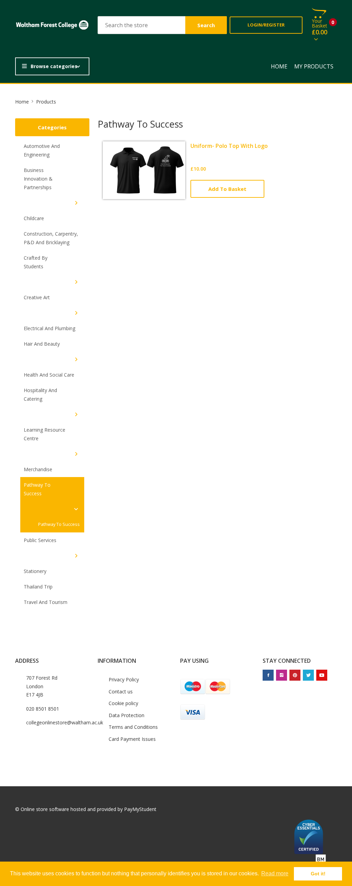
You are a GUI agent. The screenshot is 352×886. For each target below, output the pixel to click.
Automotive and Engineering (42, 150)
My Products (313, 66)
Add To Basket (227, 188)
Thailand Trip (38, 586)
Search (206, 25)
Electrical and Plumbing (49, 328)
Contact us (121, 691)
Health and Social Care (49, 374)
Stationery (35, 571)
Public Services (40, 540)
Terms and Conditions (133, 727)
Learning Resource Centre (44, 434)
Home (279, 66)
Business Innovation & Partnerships (38, 179)
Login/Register (266, 25)
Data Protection (126, 715)
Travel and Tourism (45, 602)
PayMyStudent (140, 809)
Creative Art (37, 297)
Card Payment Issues (132, 739)
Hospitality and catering (40, 394)
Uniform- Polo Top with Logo (229, 146)
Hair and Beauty (42, 344)
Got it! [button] (318, 873)
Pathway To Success (37, 489)
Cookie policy (123, 703)
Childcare (34, 218)
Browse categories (54, 66)
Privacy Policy (124, 679)
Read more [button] (274, 873)
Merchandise (38, 469)
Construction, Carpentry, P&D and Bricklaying (51, 238)
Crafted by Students (35, 262)
